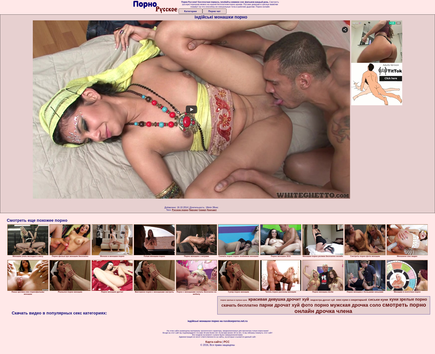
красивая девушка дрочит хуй (278, 299)
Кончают (212, 210)
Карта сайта (213, 341)
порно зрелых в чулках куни (233, 300)
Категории (190, 11)
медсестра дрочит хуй (322, 300)
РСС (227, 341)
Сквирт (202, 210)
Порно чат (214, 11)
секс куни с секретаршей (351, 299)
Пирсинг (193, 210)
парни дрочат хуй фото (286, 305)
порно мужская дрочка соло (347, 305)
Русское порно (180, 210)
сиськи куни (378, 299)
